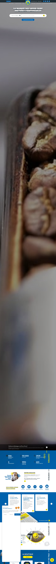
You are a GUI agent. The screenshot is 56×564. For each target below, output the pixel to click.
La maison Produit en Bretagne (47, 3)
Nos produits (39, 3)
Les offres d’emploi (18, 3)
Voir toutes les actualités (43, 520)
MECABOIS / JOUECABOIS (23, 535)
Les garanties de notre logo (28, 19)
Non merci (11, 514)
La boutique (8, 1)
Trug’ (23, 3)
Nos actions (39, 1)
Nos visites (33, 3)
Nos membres (11, 3)
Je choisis (5, 514)
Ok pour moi (17, 514)
